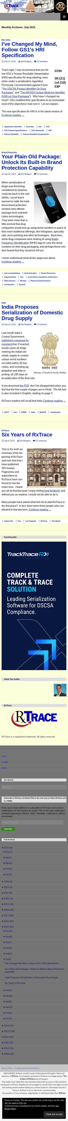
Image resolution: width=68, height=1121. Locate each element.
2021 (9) (7, 893)
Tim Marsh (56, 521)
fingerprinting (10, 277)
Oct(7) (7, 942)
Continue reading (13, 115)
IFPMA (24, 412)
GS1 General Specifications (15, 130)
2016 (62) (8, 921)
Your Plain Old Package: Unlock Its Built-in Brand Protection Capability (32, 162)
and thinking (52, 490)
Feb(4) (7, 1013)
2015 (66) (8, 927)
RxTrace (5, 430)
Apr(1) (7, 857)
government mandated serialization (42, 277)
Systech (22, 284)
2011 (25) (7, 1042)
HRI (49, 130)
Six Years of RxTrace (27, 435)
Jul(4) (7, 959)
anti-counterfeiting (12, 273)
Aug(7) (7, 953)
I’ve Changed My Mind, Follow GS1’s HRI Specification (29, 49)
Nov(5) (7, 936)
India (4, 303)
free (40, 127)
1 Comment (42, 324)
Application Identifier (13, 127)
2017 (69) (8, 915)
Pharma (23, 281)
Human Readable (11, 134)
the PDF (24, 385)
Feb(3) (7, 868)
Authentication (30, 273)
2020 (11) (7, 898)
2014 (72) (8, 1025)
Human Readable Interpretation (36, 134)
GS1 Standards (37, 130)
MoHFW (43, 412)
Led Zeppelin (30, 521)
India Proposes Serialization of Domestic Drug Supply (32, 312)
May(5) (7, 996)
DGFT (6, 412)
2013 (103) (8, 1031)
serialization (9, 284)
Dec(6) (7, 931)
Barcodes (6, 40)
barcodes (30, 127)
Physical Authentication (41, 281)
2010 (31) (8, 1048)
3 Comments (42, 174)
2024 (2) (7, 887)
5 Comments (41, 441)
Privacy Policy (7, 1068)
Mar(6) (7, 1007)
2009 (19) (8, 1054)
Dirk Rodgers (26, 61)
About (4, 768)
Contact (5, 762)
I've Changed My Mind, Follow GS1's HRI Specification (32, 963)
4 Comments (42, 61)
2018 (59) (8, 910)
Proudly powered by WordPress (27, 1068)
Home (4, 756)
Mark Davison (9, 281)
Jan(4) (7, 1018)
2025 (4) (7, 881)
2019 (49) (8, 904)
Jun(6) (7, 990)
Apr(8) (7, 1001)
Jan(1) (7, 874)
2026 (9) (7, 847)
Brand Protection (9, 152)
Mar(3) (7, 863)
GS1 (47, 127)
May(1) (7, 852)
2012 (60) (8, 1037)
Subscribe (8, 829)
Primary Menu (64, 16)
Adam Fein (8, 521)
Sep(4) (7, 948)
